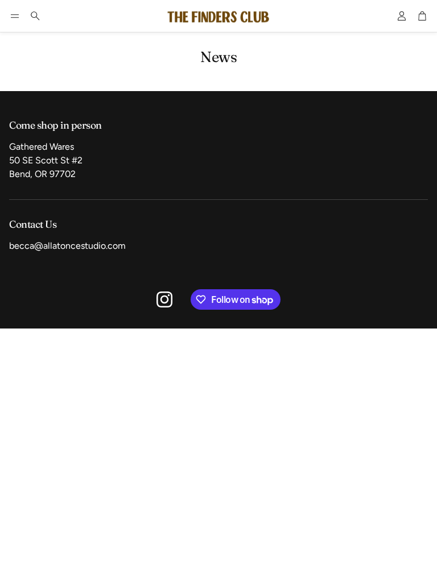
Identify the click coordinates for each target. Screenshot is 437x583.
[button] (14, 16)
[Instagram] (164, 299)
